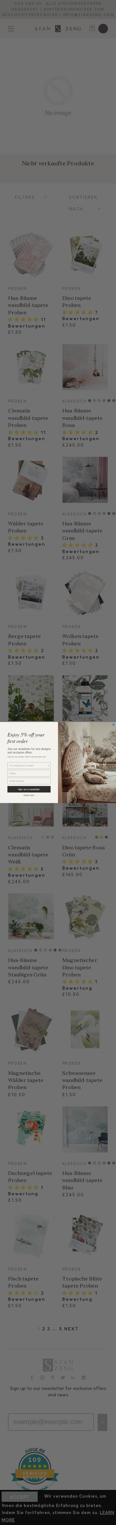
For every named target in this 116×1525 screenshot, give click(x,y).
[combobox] (28, 765)
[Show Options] (48, 765)
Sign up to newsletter (29, 789)
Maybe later (29, 795)
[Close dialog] (113, 724)
